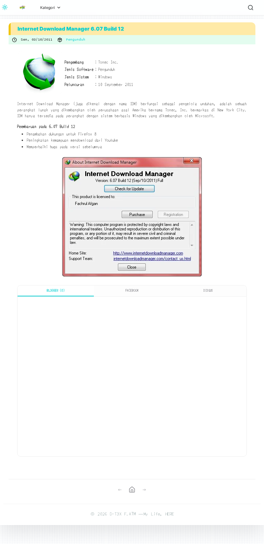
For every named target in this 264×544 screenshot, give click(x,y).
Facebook (132, 290)
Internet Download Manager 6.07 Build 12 (71, 28)
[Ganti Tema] (5, 7)
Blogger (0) (56, 290)
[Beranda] (22, 7)
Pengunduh (75, 39)
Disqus (208, 290)
